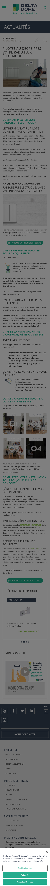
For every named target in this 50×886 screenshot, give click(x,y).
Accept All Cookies (25, 881)
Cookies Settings (25, 868)
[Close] (47, 852)
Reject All (25, 875)
